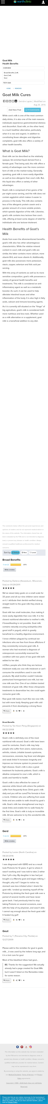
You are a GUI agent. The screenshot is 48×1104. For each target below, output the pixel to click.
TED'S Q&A (7, 83)
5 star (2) (6, 564)
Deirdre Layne (25, 101)
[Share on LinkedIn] (10, 101)
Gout (5, 78)
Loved (33, 553)
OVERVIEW (7, 68)
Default (16, 553)
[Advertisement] (24, 422)
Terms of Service (28, 1075)
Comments (33, 110)
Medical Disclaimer (15, 1075)
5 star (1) (6, 836)
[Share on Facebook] (4, 101)
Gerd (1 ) (7, 75)
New (25, 553)
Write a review (10, 570)
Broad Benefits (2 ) (11, 73)
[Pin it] (7, 101)
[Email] (13, 101)
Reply (7, 711)
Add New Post (15, 110)
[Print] (16, 101)
